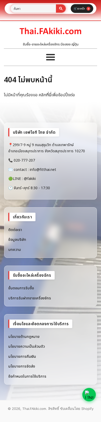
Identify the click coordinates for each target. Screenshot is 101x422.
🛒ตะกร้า (81, 8)
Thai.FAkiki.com (34, 408)
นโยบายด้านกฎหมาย (24, 336)
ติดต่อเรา (15, 229)
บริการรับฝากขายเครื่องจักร (29, 298)
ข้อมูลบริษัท (17, 239)
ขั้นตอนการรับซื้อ (21, 287)
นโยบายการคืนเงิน (22, 356)
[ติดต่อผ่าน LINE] (89, 394)
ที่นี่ (49, 95)
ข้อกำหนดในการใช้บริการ (27, 376)
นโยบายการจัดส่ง (21, 366)
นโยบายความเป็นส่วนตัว (26, 346)
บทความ (14, 249)
